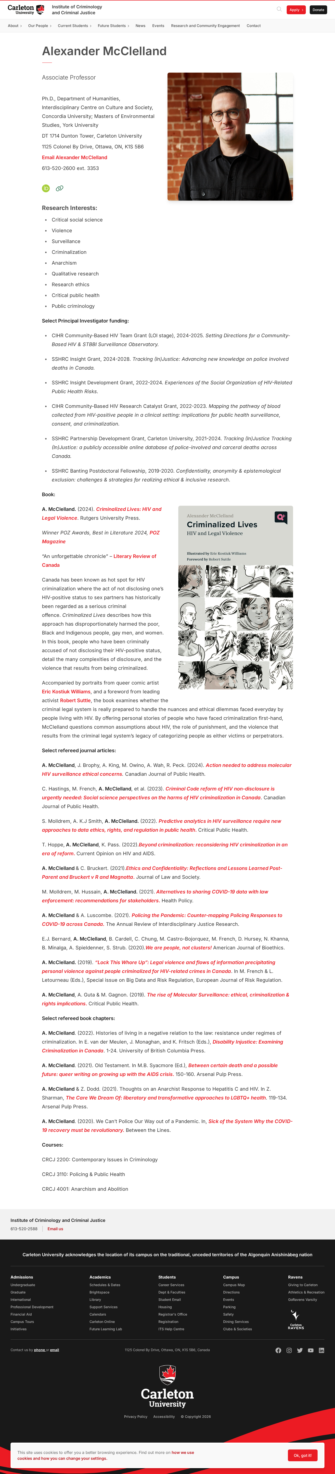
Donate (318, 10)
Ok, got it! (303, 1455)
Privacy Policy (135, 1416)
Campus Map (234, 1285)
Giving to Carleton (303, 1285)
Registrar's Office (172, 1314)
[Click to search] (279, 9)
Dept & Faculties (171, 1292)
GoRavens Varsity (302, 1299)
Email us (55, 1228)
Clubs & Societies (237, 1329)
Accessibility (164, 1416)
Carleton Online (102, 1321)
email (54, 1350)
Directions (231, 1292)
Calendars (98, 1314)
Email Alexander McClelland (74, 157)
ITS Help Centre (171, 1329)
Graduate (18, 1292)
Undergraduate (23, 1285)
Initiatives (19, 1329)
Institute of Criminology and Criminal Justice (77, 9)
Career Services (171, 1285)
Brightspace (99, 1292)
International (21, 1299)
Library (95, 1299)
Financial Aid (21, 1314)
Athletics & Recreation (306, 1292)
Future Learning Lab (106, 1329)
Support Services (104, 1307)
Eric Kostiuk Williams (66, 692)
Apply (294, 10)
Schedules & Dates (105, 1285)
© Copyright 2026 (196, 1416)
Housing (165, 1307)
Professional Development (32, 1307)
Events (228, 1299)
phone (40, 1350)
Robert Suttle (75, 700)
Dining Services (236, 1321)
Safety (228, 1314)
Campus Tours (22, 1321)
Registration (168, 1321)
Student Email (169, 1299)
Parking (229, 1307)
